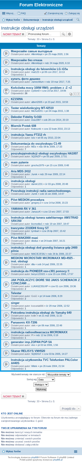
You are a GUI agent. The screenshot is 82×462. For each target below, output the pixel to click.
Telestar (16, 293)
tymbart (35, 231)
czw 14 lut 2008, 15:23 (56, 202)
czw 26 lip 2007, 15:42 (54, 231)
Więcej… (11, 13)
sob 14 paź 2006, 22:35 (49, 264)
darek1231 (37, 184)
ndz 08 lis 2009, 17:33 (50, 146)
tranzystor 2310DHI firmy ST (30, 228)
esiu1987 (36, 120)
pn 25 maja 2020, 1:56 (56, 54)
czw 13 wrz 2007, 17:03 (56, 211)
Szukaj (63, 34)
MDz (33, 146)
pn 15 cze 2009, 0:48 (58, 165)
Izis (33, 137)
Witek (34, 366)
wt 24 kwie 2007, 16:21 (53, 240)
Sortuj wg (32, 379)
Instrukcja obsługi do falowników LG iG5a (39, 69)
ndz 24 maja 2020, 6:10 (57, 63)
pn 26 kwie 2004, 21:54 (52, 366)
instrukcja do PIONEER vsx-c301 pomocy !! (40, 271)
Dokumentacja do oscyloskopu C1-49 (36, 143)
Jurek (34, 174)
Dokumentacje (31, 19)
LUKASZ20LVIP (39, 286)
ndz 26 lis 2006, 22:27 (59, 254)
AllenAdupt (36, 54)
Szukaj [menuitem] (78, 20)
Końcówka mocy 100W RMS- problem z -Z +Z (41, 87)
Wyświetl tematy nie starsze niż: (28, 374)
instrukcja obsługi (23, 181)
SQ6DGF (36, 354)
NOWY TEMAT (12, 34)
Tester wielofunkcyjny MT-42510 (32, 108)
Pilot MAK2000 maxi (24, 237)
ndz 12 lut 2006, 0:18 (47, 335)
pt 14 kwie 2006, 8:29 (51, 296)
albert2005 (36, 102)
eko (33, 345)
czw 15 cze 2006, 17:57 (60, 274)
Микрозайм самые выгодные (31, 51)
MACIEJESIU (38, 254)
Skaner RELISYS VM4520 (28, 351)
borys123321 (38, 274)
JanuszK (36, 211)
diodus (34, 240)
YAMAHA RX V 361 (23, 208)
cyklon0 (35, 90)
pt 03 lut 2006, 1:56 (48, 345)
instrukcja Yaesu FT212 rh (28, 134)
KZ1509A (17, 99)
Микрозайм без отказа (26, 60)
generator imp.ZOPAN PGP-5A (31, 342)
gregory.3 (36, 202)
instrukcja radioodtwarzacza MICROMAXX (39, 332)
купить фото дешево (25, 78)
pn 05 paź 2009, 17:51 (55, 156)
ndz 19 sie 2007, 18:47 (57, 224)
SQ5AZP (36, 156)
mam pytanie (19, 162)
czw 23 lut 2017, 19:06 (54, 90)
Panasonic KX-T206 (24, 322)
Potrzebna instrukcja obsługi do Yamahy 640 (41, 312)
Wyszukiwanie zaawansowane (70, 34)
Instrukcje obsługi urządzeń (57, 19)
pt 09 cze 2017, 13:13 (53, 72)
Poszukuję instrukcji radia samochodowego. (41, 190)
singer (15, 303)
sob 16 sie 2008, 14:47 (52, 193)
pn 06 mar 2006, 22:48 (50, 325)
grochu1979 (37, 165)
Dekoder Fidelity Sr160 (26, 117)
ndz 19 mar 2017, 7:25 (58, 81)
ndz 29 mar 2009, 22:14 (52, 174)
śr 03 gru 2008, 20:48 (56, 184)
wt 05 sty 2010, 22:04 (49, 137)
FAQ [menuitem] (23, 13)
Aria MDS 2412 (21, 171)
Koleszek (36, 128)
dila (33, 264)
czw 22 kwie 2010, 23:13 (57, 128)
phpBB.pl (58, 460)
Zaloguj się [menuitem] (74, 13)
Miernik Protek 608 (23, 125)
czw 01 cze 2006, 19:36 (63, 286)
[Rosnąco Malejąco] (41, 385)
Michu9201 (37, 111)
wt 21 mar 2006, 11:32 (50, 315)
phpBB (34, 457)
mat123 (35, 72)
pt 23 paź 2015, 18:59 (56, 102)
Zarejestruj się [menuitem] (55, 13)
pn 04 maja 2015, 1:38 (57, 111)
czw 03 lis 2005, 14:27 (56, 354)
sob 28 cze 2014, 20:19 (56, 120)
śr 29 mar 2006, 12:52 (58, 306)
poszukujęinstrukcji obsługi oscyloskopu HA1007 (44, 153)
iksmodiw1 (36, 224)
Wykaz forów (13, 19)
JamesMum (37, 81)
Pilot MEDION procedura (27, 199)
